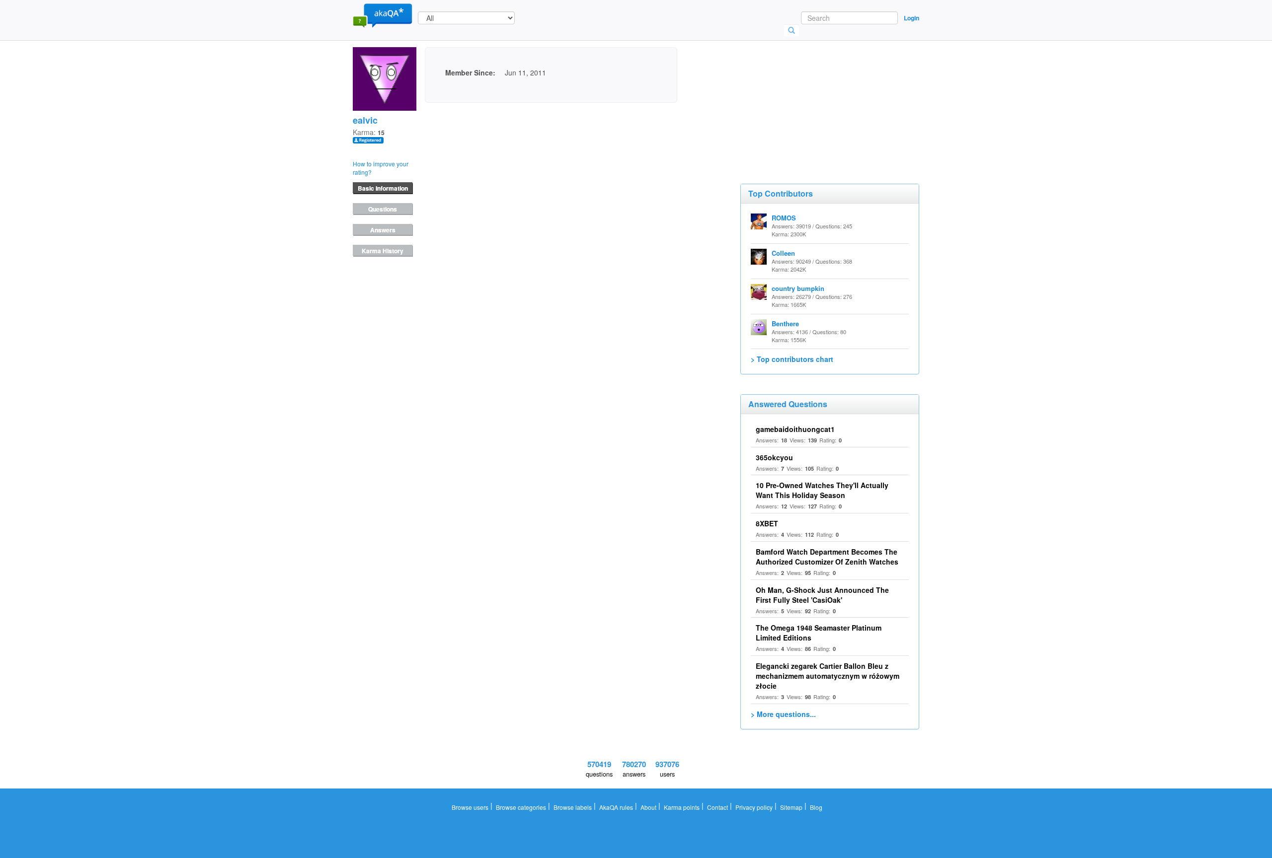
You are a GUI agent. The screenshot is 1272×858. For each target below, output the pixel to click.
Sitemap (791, 807)
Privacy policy (754, 807)
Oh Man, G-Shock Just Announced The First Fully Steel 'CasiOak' (822, 595)
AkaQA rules (616, 807)
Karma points (682, 807)
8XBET (767, 523)
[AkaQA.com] (382, 14)
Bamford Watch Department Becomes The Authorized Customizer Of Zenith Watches (827, 557)
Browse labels (573, 807)
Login (911, 17)
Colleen (783, 253)
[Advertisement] (814, 97)
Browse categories (521, 807)
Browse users (470, 807)
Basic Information (383, 188)
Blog (816, 807)
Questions (382, 209)
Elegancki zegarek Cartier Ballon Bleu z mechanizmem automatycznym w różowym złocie (827, 676)
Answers (383, 229)
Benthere (785, 323)
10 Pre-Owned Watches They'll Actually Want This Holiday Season (822, 490)
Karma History (382, 250)
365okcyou (774, 457)
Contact (717, 807)
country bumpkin (798, 288)
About (648, 807)
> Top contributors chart (792, 359)
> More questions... (783, 714)
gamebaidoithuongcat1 (795, 429)
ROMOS (784, 217)
